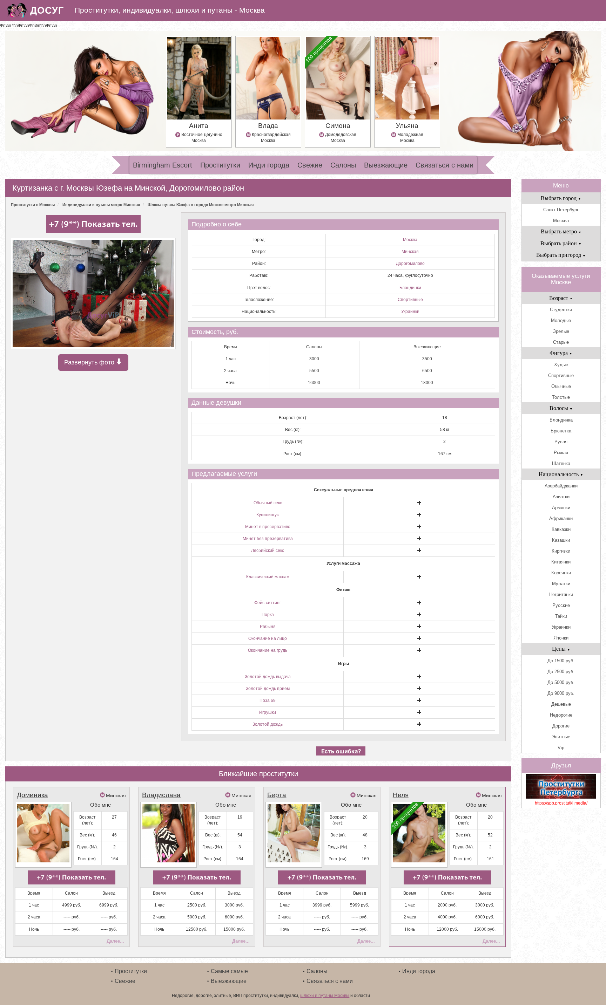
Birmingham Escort (162, 165)
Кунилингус (267, 514)
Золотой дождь (267, 724)
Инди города (268, 165)
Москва (410, 239)
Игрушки (267, 712)
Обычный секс (268, 502)
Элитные (561, 736)
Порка (268, 614)
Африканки (561, 518)
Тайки (561, 616)
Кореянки (561, 572)
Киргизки (561, 551)
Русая (560, 441)
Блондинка (561, 420)
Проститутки (220, 165)
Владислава (161, 795)
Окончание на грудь (267, 650)
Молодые (561, 320)
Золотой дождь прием (268, 688)
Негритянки (561, 594)
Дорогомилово (410, 263)
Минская (410, 251)
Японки (560, 638)
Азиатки (561, 496)
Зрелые (561, 331)
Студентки (561, 309)
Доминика (32, 795)
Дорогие (561, 726)
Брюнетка (561, 430)
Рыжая (561, 452)
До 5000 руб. (560, 682)
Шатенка (561, 463)
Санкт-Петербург (561, 209)
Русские (561, 605)
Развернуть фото (90, 362)
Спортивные (410, 299)
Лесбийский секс (267, 550)
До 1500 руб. (560, 660)
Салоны (343, 165)
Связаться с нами (444, 165)
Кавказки (561, 529)
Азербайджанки (561, 485)
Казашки (561, 540)
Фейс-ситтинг (267, 602)
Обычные (561, 386)
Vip (561, 747)
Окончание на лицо (267, 638)
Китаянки (561, 562)
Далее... (115, 941)
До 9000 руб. (560, 693)
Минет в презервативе (267, 526)
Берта (276, 795)
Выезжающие (386, 165)
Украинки (410, 311)
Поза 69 (268, 700)
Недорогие (561, 715)
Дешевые (561, 704)
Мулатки (561, 583)
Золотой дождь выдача (268, 676)
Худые (561, 364)
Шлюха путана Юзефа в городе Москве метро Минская (201, 205)
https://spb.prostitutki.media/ (561, 803)
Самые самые (229, 971)
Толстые (561, 397)
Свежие (309, 165)
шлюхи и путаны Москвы (324, 995)
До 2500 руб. (560, 671)
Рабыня (268, 626)
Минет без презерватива (268, 538)
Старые (561, 342)
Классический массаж (267, 576)
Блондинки (410, 287)
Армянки (561, 507)
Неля (401, 795)
